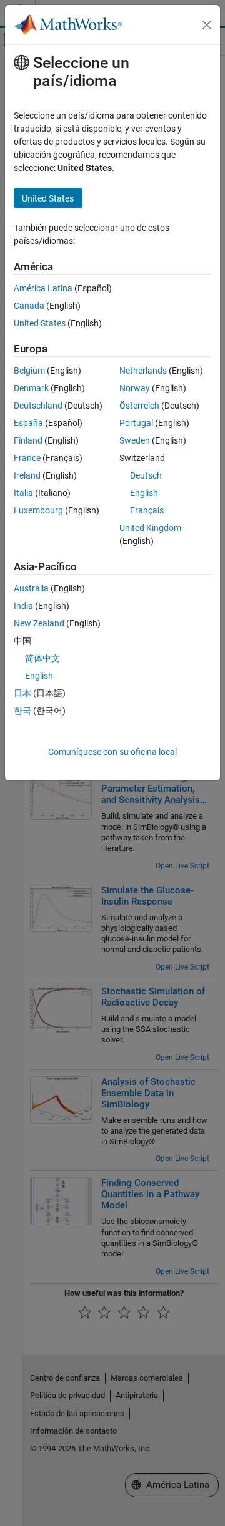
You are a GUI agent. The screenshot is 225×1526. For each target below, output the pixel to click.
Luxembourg (38, 510)
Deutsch (146, 475)
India (23, 606)
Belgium (29, 371)
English (144, 493)
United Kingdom (150, 528)
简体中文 (42, 658)
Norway (134, 388)
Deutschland (38, 406)
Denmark (31, 388)
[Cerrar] (207, 25)
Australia (31, 588)
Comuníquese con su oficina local (112, 752)
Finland (28, 440)
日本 (22, 693)
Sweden (134, 440)
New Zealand (39, 623)
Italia (23, 493)
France (27, 458)
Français (147, 510)
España (28, 423)
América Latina (43, 288)
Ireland (27, 475)
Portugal (136, 423)
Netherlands (143, 371)
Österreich (139, 406)
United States (40, 323)
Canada (29, 306)
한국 (22, 711)
